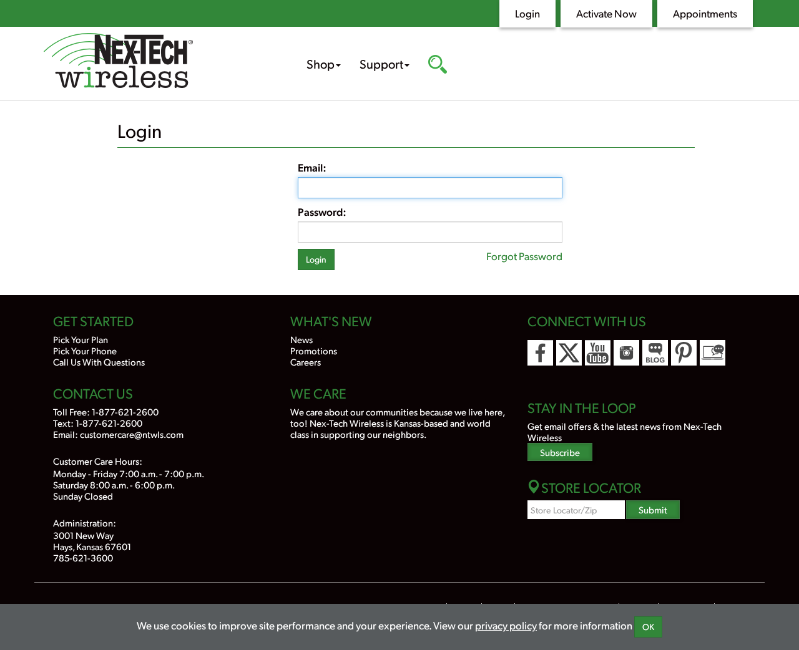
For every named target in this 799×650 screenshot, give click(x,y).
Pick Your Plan (80, 339)
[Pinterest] (684, 353)
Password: (322, 211)
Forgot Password (524, 256)
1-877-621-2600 (125, 411)
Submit (653, 509)
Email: (312, 167)
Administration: (84, 522)
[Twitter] (569, 353)
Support (381, 64)
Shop (320, 64)
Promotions (313, 350)
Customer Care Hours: (97, 461)
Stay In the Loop (581, 407)
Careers (305, 361)
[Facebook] (540, 353)
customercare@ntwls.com (132, 434)
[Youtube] (597, 353)
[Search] (437, 65)
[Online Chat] (712, 353)
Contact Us (93, 393)
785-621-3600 (83, 557)
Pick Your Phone (85, 350)
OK (648, 626)
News (301, 339)
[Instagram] (626, 353)
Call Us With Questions (99, 361)
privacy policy (506, 625)
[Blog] (655, 353)
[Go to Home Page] (156, 62)
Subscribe (560, 452)
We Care (318, 393)
